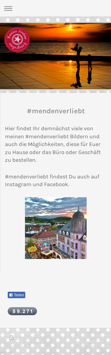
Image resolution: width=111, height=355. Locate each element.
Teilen (18, 295)
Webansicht (87, 345)
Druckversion (32, 338)
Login (95, 338)
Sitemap (19, 345)
